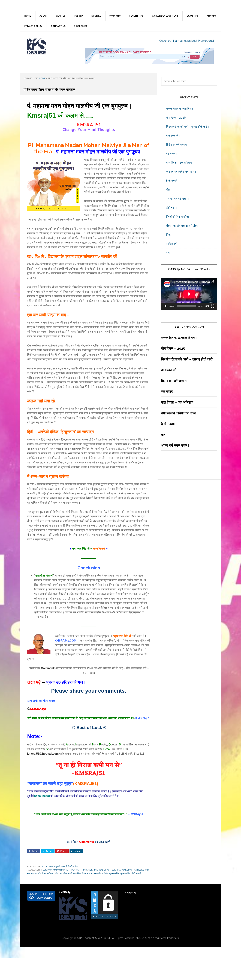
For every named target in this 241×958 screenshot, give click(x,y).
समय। (169, 252)
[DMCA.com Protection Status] (105, 917)
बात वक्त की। (173, 135)
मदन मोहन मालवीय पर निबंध (97, 873)
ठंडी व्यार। (171, 207)
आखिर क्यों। (172, 243)
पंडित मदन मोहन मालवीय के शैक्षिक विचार (70, 873)
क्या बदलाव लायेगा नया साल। (181, 171)
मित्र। (169, 234)
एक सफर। (171, 153)
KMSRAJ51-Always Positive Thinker (50, 46)
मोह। (169, 189)
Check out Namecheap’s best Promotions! (186, 40)
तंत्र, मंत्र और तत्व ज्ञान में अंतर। (183, 225)
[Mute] (207, 306)
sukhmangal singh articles (128, 870)
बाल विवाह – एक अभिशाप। (180, 162)
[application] (189, 294)
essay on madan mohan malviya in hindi (65, 870)
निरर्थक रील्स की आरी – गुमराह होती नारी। (187, 126)
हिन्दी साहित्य (73, 866)
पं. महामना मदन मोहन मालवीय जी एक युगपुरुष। (79, 105)
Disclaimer (129, 893)
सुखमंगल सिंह (114, 873)
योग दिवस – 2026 (176, 117)
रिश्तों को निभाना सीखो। (178, 216)
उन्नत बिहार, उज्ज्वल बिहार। (180, 108)
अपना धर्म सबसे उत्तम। (177, 198)
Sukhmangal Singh (99, 870)
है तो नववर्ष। (172, 180)
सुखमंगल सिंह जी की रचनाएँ (130, 873)
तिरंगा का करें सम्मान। (177, 144)
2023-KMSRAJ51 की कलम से (54, 866)
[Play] (165, 306)
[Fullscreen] (213, 306)
